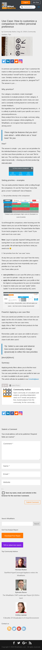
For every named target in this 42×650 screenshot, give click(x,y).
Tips (9, 34)
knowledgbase (34, 379)
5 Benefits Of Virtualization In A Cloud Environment (21, 618)
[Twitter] (4, 61)
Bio (6, 385)
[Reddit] (16, 61)
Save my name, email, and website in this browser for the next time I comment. (19, 494)
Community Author (10, 31)
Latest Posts (16, 385)
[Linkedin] (8, 61)
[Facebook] (12, 61)
